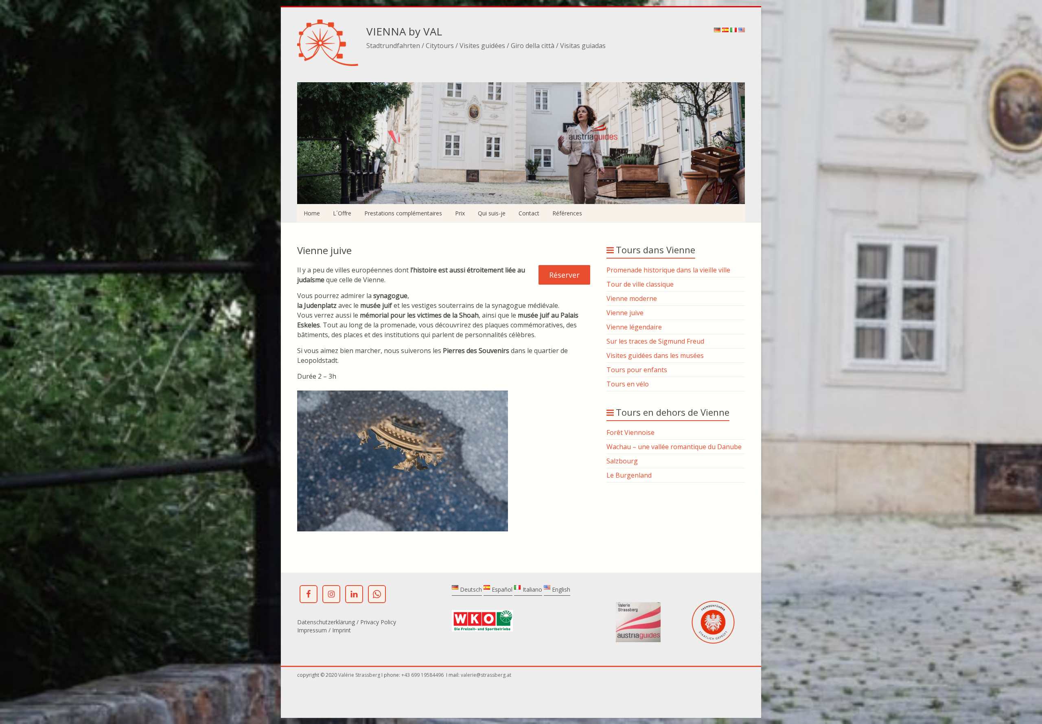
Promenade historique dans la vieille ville (668, 269)
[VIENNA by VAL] (327, 23)
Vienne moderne (631, 298)
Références (567, 213)
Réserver (564, 275)
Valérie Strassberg (359, 674)
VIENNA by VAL (404, 31)
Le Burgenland (629, 475)
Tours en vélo (627, 384)
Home (312, 213)
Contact (529, 213)
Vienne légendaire (634, 327)
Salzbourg (622, 460)
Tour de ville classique (640, 284)
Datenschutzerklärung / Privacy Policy (346, 622)
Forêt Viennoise (630, 432)
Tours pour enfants (636, 369)
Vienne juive (625, 312)
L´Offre (342, 213)
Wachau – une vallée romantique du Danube (674, 446)
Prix (460, 213)
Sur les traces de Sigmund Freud (655, 341)
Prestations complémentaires (403, 213)
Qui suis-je (492, 213)
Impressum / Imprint (324, 630)
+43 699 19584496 (423, 674)
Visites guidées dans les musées (655, 355)
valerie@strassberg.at (486, 674)
